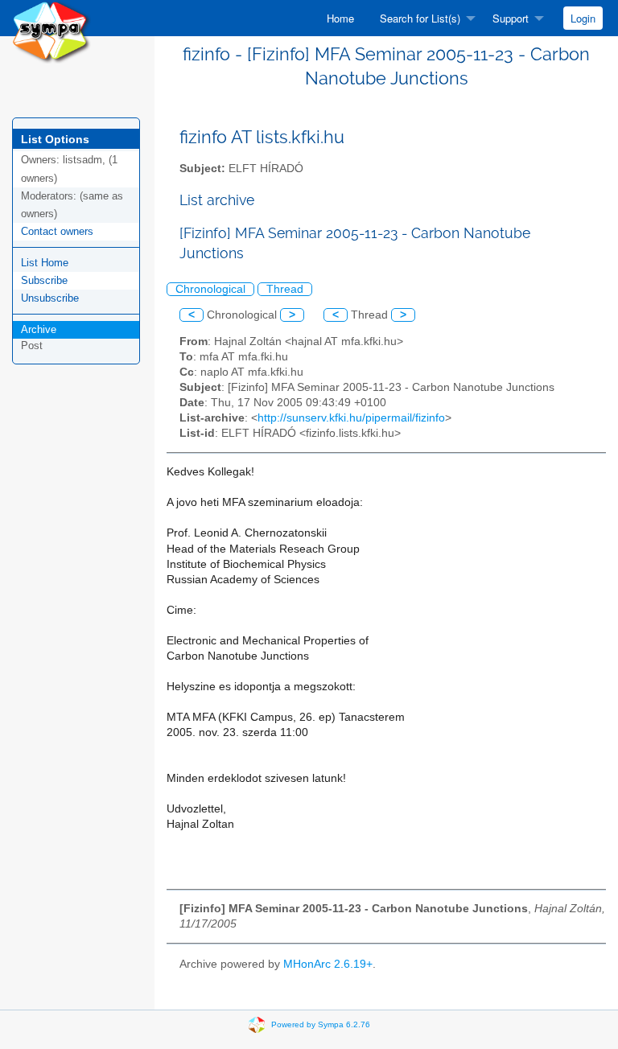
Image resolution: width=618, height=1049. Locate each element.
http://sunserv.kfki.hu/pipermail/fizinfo (351, 418)
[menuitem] (340, 18)
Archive (38, 329)
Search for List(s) (420, 18)
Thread (284, 289)
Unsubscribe (50, 298)
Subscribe (44, 280)
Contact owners (57, 231)
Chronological (210, 289)
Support (510, 18)
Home (340, 18)
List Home (44, 263)
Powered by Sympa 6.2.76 (320, 1024)
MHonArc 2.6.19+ (328, 964)
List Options (55, 139)
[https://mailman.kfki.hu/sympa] (51, 31)
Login (583, 18)
